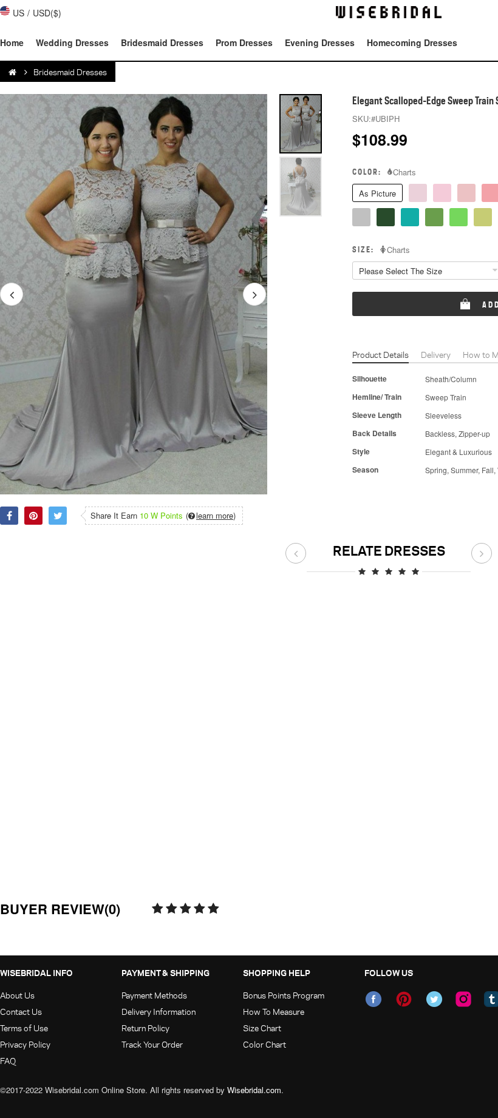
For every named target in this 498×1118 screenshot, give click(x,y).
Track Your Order (152, 1044)
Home (12, 42)
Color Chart (264, 1044)
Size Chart (262, 1028)
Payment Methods (154, 995)
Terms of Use (24, 1028)
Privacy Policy (25, 1044)
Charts (404, 172)
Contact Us (21, 1011)
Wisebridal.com (254, 1090)
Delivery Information (158, 1011)
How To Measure (273, 1011)
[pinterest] (404, 999)
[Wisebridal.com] (13, 72)
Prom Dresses (244, 42)
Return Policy (145, 1028)
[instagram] (463, 999)
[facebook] (373, 999)
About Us (17, 995)
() (211, 515)
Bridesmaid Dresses (162, 42)
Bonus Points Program (283, 995)
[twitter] (434, 999)
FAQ (8, 1061)
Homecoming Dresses (412, 42)
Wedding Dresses (72, 42)
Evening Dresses (320, 42)
